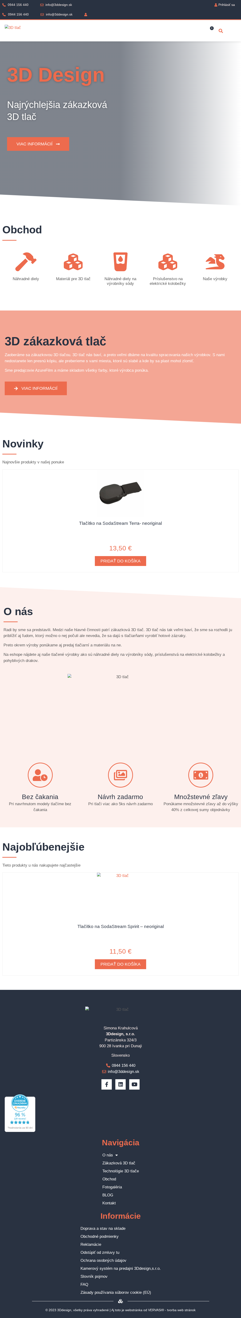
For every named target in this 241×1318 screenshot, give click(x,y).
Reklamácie (90, 1244)
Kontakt (109, 1203)
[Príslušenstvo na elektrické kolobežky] (167, 261)
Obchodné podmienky (99, 1236)
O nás (107, 1155)
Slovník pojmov (94, 1276)
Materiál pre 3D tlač (73, 279)
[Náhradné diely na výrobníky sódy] (120, 261)
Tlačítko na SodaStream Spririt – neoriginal (120, 926)
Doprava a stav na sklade (102, 1228)
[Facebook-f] (106, 1084)
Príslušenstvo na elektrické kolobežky (168, 281)
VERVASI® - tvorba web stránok (172, 1310)
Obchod (109, 1179)
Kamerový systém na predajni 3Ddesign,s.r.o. (120, 1268)
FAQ (84, 1284)
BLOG (107, 1195)
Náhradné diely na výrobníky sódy (120, 281)
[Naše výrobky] (215, 261)
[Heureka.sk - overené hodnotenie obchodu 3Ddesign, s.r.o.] (20, 1130)
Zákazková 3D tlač (118, 1163)
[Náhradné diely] (25, 261)
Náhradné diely (26, 279)
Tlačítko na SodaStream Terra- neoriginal (120, 523)
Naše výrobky (215, 279)
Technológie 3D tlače (120, 1171)
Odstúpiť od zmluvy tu (99, 1252)
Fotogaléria (112, 1187)
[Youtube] (134, 1084)
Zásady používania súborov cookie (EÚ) (115, 1292)
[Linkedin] (120, 1084)
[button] (221, 31)
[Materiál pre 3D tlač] (73, 261)
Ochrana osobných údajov (103, 1260)
